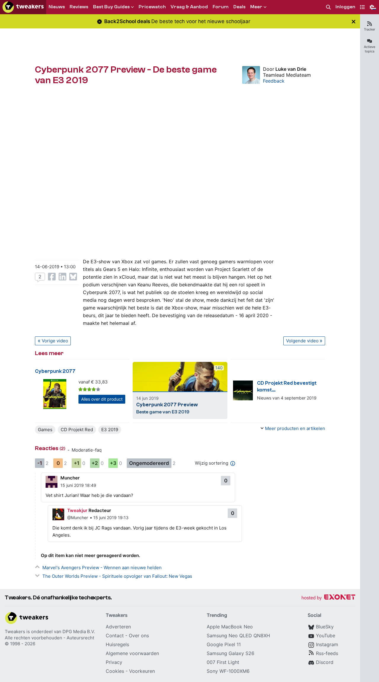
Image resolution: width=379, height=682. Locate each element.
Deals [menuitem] (239, 6)
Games (45, 429)
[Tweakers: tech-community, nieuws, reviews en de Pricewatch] (23, 7)
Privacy (114, 662)
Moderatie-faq (87, 450)
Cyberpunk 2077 (55, 371)
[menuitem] (328, 7)
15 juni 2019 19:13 (111, 517)
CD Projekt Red (77, 429)
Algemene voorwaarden (132, 653)
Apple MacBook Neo (230, 627)
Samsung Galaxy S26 (230, 653)
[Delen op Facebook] (52, 276)
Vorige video (55, 341)
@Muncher (77, 517)
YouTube (325, 635)
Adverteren (118, 627)
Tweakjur (77, 510)
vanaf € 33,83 (93, 382)
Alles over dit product (102, 399)
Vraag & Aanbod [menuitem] (189, 6)
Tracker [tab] (369, 29)
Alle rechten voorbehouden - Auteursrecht (49, 638)
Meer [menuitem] (256, 6)
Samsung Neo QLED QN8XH (238, 635)
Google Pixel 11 (224, 644)
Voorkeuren (142, 671)
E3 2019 (109, 429)
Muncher (70, 478)
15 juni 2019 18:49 (78, 485)
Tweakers (15, 631)
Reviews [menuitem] (79, 6)
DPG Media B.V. (78, 631)
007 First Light (223, 662)
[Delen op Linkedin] (62, 276)
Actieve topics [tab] (369, 49)
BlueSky (325, 627)
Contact (115, 635)
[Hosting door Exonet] (328, 598)
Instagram (327, 644)
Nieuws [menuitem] (57, 6)
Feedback (274, 81)
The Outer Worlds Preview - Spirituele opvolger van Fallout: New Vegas (117, 576)
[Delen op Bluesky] (73, 276)
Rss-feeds (327, 653)
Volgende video (302, 341)
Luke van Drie (290, 69)
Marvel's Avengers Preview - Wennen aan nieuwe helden (102, 567)
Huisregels (117, 644)
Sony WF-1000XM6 (228, 671)
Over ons (139, 635)
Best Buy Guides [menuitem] (111, 6)
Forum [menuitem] (221, 6)
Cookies (115, 671)
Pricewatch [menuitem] (152, 6)
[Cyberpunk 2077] (55, 394)
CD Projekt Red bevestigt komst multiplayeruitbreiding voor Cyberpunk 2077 (290, 387)
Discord (324, 662)
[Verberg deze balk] (353, 21)
